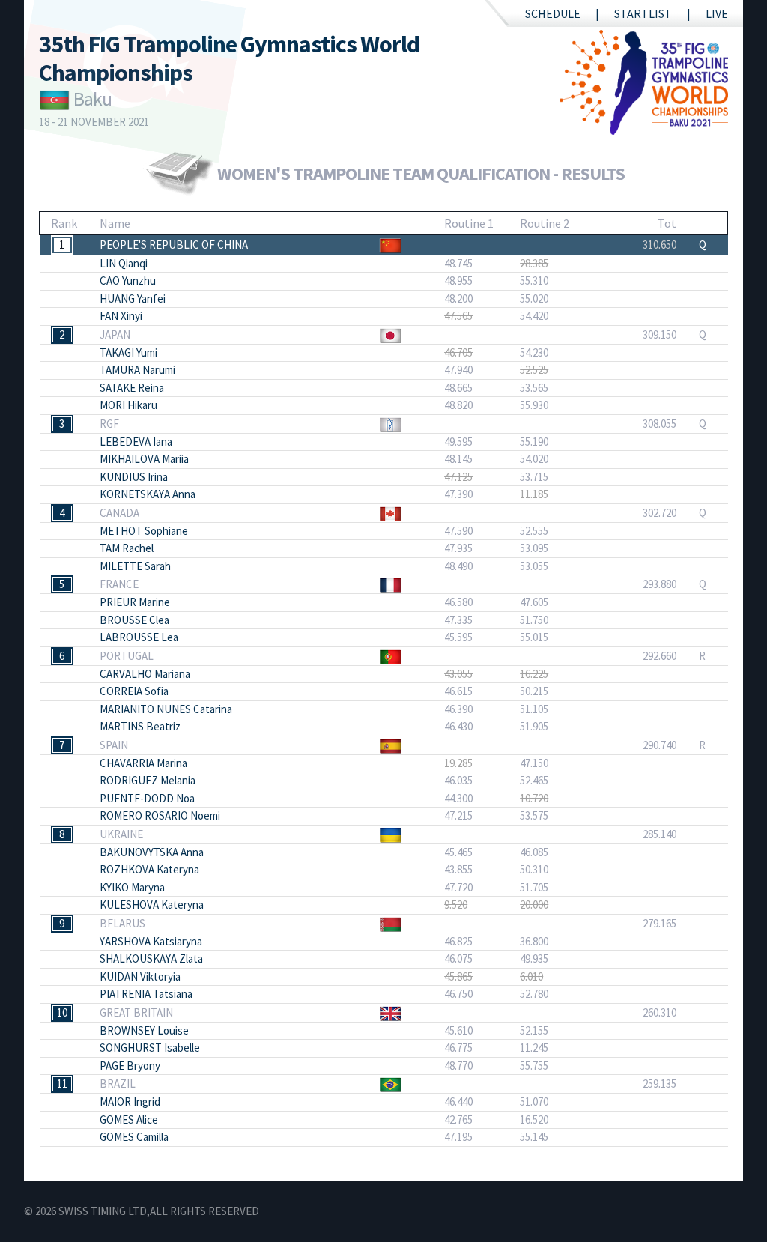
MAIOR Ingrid (130, 1101)
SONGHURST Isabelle (150, 1047)
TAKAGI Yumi (128, 352)
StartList (643, 13)
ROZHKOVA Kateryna (149, 869)
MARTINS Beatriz (140, 726)
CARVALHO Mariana (145, 674)
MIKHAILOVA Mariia (144, 459)
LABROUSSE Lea (139, 637)
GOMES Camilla (134, 1137)
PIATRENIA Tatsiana (146, 994)
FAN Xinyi (121, 316)
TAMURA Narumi (137, 370)
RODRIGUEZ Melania (147, 780)
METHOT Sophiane (144, 531)
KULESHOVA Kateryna (152, 904)
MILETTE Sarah (135, 566)
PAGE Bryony (130, 1065)
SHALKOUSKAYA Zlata (151, 958)
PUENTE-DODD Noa (147, 798)
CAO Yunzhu (128, 280)
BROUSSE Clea (134, 620)
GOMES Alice (129, 1119)
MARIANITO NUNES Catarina (166, 709)
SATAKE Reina (132, 388)
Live (717, 13)
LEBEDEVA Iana (136, 441)
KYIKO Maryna (132, 887)
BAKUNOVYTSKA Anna (152, 852)
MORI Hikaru (128, 405)
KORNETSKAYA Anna (147, 494)
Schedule (552, 13)
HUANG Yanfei (133, 298)
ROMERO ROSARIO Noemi (160, 815)
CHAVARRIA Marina (143, 763)
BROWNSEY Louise (144, 1030)
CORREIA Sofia (134, 691)
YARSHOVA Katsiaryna (151, 941)
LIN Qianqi (124, 263)
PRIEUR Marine (135, 602)
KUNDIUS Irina (134, 477)
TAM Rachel (127, 548)
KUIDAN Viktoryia (140, 976)
